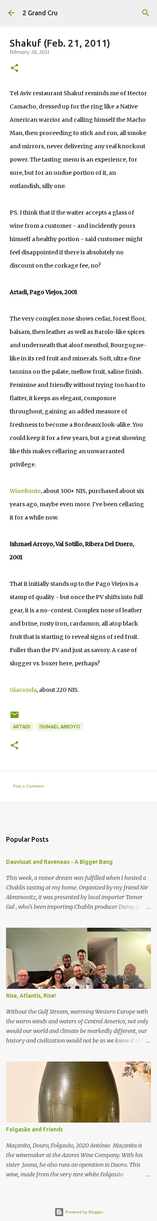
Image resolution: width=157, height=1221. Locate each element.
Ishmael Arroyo (59, 726)
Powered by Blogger (83, 1212)
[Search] (146, 12)
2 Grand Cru (40, 12)
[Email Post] (14, 717)
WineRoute (25, 491)
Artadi (21, 726)
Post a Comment (28, 786)
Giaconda (23, 689)
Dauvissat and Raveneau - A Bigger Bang (59, 862)
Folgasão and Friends (34, 1129)
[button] (14, 68)
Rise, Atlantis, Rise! (31, 995)
